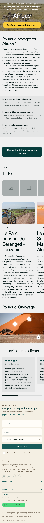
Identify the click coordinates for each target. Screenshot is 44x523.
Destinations (8, 482)
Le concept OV (8, 489)
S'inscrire (21, 446)
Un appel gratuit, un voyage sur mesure (22, 152)
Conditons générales (8, 520)
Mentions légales (7, 516)
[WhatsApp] (19, 476)
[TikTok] (14, 476)
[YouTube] (9, 476)
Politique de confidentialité (23, 516)
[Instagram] (4, 476)
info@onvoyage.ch (11, 498)
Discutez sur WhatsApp (15, 505)
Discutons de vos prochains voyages (22, 25)
